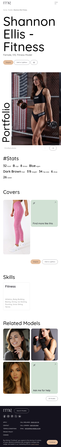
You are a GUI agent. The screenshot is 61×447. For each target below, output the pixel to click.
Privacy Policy (8, 432)
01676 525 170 (35, 422)
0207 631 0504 (34, 425)
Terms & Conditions (9, 428)
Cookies (5, 435)
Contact (6, 425)
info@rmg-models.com (32, 428)
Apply (5, 422)
